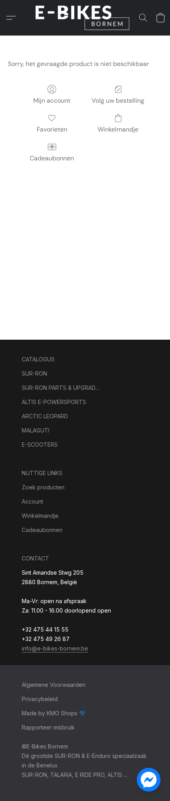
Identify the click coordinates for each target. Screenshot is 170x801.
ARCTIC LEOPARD (45, 416)
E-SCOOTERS (40, 444)
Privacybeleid (40, 699)
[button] (85, 18)
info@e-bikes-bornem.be (55, 648)
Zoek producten (43, 487)
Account (32, 501)
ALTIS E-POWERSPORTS (54, 402)
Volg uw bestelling (118, 100)
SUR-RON (34, 373)
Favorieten (52, 129)
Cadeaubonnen (52, 158)
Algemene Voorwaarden (53, 684)
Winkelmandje (118, 129)
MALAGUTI (35, 430)
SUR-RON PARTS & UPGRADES (61, 387)
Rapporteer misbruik (48, 727)
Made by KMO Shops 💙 (54, 713)
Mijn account (51, 100)
